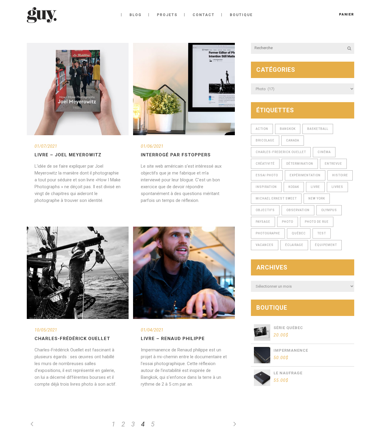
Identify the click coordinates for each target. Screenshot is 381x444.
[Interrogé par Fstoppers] (184, 89)
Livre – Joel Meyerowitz (68, 155)
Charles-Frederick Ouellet (281, 152)
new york (316, 198)
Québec (299, 233)
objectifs (265, 210)
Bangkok (288, 128)
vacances (265, 245)
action (262, 128)
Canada (292, 140)
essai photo (267, 175)
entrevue (333, 163)
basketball (317, 128)
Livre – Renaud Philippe (173, 338)
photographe (268, 233)
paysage (263, 221)
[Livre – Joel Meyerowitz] (78, 89)
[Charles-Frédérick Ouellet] (78, 273)
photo (287, 221)
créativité (265, 163)
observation (298, 210)
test (321, 233)
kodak (293, 186)
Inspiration (266, 186)
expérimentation (305, 175)
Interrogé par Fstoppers (176, 155)
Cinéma (324, 152)
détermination (299, 163)
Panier (346, 14)
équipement (326, 245)
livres (337, 186)
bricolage (265, 140)
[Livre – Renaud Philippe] (184, 273)
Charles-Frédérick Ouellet (72, 338)
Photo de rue (317, 221)
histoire (340, 175)
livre (315, 186)
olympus (329, 210)
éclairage (294, 245)
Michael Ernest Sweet (276, 198)
